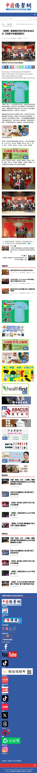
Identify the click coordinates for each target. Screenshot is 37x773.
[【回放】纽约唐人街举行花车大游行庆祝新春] (5, 504)
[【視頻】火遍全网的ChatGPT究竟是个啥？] (5, 514)
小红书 (3, 711)
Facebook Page (6, 642)
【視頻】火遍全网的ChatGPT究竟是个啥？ (22, 514)
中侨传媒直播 (5, 625)
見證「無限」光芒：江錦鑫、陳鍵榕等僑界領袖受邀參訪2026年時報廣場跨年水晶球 (22, 482)
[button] (35, 14)
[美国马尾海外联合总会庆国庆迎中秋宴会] (5, 272)
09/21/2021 (7, 38)
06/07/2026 (15, 283)
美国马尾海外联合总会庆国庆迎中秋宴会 (21, 270)
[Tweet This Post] (6, 67)
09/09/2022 (15, 528)
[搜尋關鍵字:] (18, 18)
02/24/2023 (15, 497)
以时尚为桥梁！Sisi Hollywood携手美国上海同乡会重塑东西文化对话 (22, 280)
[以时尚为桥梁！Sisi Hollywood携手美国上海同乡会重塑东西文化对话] (5, 281)
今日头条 (4, 694)
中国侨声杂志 (5, 633)
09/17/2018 (15, 272)
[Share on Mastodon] (24, 67)
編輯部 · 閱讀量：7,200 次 (20, 38)
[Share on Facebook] (3, 67)
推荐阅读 (5, 534)
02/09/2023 (15, 517)
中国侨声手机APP (5, 615)
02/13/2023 (15, 507)
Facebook (4, 650)
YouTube (4, 659)
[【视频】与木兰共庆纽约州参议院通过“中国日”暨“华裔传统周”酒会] (5, 583)
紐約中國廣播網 (17, 761)
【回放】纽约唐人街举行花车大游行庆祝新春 (22, 504)
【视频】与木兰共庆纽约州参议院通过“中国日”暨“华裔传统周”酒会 (22, 583)
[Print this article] (18, 67)
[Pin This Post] (12, 67)
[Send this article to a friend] (15, 67)
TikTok (3, 667)
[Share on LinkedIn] (9, 67)
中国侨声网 (4, 606)
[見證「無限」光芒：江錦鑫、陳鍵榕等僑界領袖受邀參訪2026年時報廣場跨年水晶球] (5, 481)
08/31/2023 (15, 293)
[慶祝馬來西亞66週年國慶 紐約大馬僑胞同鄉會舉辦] (5, 291)
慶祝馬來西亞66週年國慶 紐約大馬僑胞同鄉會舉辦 (22, 289)
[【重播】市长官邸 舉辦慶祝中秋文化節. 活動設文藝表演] (5, 525)
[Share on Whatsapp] (21, 67)
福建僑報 (10, 761)
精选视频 (5, 475)
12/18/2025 (15, 486)
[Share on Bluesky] (30, 67)
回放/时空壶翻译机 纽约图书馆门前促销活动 (22, 493)
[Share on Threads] (33, 67)
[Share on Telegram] (27, 67)
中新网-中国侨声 (5, 685)
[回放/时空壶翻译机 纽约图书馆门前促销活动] (5, 494)
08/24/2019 (15, 586)
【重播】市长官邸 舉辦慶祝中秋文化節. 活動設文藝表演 (22, 524)
